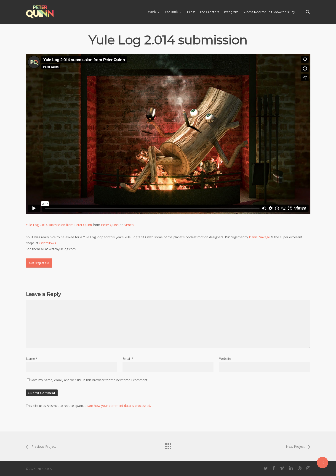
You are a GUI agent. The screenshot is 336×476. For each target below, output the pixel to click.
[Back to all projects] (168, 445)
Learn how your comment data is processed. (118, 405)
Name (32, 358)
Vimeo (129, 225)
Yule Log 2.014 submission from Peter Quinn (59, 225)
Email (128, 358)
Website (225, 358)
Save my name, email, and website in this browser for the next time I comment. (89, 380)
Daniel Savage (259, 237)
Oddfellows (47, 243)
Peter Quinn (110, 225)
